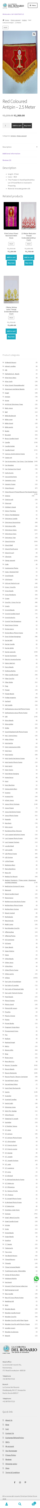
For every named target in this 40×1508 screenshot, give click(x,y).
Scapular (8, 1096)
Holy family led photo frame (15, 758)
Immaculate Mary (11, 789)
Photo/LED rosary (11, 1008)
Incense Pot (9, 796)
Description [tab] (7, 147)
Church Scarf (9, 553)
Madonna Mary (10, 865)
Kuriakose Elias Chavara (13, 831)
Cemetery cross (10, 480)
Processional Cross (11, 1031)
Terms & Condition (12, 1472)
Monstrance (9, 898)
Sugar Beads (9, 1237)
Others (7, 978)
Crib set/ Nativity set (12, 583)
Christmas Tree (10, 538)
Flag (6, 686)
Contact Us (9, 1433)
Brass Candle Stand (12, 439)
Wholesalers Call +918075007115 (13, 14)
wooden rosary (10, 1328)
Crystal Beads (10, 610)
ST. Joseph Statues (11, 1161)
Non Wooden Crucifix (12, 928)
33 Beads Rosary (10, 362)
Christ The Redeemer (12, 515)
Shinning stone (10, 1107)
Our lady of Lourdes (12, 985)
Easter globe (9, 648)
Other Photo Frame (11, 970)
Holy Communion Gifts (12, 747)
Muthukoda (9, 917)
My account (9, 1446)
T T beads (8, 1244)
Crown (7, 598)
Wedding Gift (9, 1301)
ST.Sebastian (9, 1206)
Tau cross (8, 1252)
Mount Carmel (10, 913)
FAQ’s (7, 1442)
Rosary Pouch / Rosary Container (16, 1077)
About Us (8, 1420)
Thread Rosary (10, 1259)
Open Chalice (9, 951)
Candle (7, 442)
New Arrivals (9, 921)
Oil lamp (8, 943)
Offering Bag (9, 932)
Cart (7, 1429)
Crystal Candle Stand (12, 614)
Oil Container (9, 940)
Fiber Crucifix (9, 679)
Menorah (8, 890)
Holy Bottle (9, 743)
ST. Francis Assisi (11, 1145)
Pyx (6, 1035)
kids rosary (9, 827)
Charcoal (8, 503)
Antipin (24, 20)
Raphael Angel (10, 1042)
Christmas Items (11, 530)
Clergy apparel (15, 20)
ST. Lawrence (9, 1168)
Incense (7, 793)
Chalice (7, 496)
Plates (7, 1020)
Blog (7, 1424)
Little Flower (9, 861)
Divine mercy (9, 629)
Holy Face (8, 751)
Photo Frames (10, 1001)
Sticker (7, 1225)
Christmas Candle (11, 519)
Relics (7, 1046)
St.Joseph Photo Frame (13, 1199)
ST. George (8, 1153)
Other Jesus (9, 963)
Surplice (8, 1240)
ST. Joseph (8, 1157)
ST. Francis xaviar (11, 1149)
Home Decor (9, 777)
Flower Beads (9, 694)
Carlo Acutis (9, 473)
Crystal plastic (10, 618)
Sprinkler (8, 1122)
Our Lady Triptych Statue (14, 993)
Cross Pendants (10, 595)
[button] (34, 34)
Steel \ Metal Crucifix (12, 1218)
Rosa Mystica (9, 1061)
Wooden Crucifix (10, 1317)
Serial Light (9, 1103)
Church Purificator (11, 549)
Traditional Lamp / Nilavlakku (15, 1271)
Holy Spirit (8, 766)
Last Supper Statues (12, 842)
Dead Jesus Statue (11, 625)
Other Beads (9, 959)
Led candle (8, 850)
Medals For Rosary (11, 877)
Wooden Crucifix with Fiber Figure (16, 1320)
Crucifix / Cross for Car (13, 602)
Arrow (7, 400)
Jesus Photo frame (11, 816)
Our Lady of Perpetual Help (14, 989)
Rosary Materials (11, 1073)
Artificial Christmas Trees (14, 404)
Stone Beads (9, 1233)
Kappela (8, 819)
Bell (6, 412)
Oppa (7, 955)
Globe (7, 728)
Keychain (8, 823)
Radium (7, 1039)
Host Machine (9, 785)
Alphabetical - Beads (12, 374)
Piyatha (7, 1012)
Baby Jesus (9, 408)
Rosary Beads (9, 1069)
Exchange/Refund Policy (14, 1438)
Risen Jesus (9, 1058)
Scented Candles (11, 1099)
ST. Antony (8, 1134)
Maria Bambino (10, 869)
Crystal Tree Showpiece (13, 621)
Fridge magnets (10, 698)
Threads (8, 1263)
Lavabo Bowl (9, 846)
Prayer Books (9, 1023)
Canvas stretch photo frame (15, 454)
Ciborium (8, 557)
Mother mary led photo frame (15, 902)
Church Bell (9, 545)
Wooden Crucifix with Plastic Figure (17, 1324)
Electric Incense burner (13, 659)
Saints (7, 1092)
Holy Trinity (9, 770)
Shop (7, 1468)
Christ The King (10, 511)
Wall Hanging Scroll (12, 1290)
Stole (7, 1229)
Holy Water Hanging (12, 774)
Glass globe (9, 724)
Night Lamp (9, 924)
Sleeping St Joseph (11, 1119)
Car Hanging (9, 465)
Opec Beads (9, 947)
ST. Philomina (10, 1187)
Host (6, 781)
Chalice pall (9, 500)
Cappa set (8, 458)
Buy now (27, 125)
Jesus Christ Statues (12, 804)
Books (7, 431)
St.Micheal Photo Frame (13, 1202)
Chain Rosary (9, 488)
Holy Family (9, 755)
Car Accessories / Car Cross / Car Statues (19, 461)
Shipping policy (11, 1464)
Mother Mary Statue (12, 909)
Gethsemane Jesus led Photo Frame (17, 709)
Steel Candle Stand (11, 1221)
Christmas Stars (10, 534)
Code (6, 564)
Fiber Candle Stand (11, 675)
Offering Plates (10, 936)
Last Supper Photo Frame (14, 838)
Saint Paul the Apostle (12, 1088)
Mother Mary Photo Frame (14, 905)
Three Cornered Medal (12, 1267)
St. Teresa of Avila (11, 1191)
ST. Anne (8, 1130)
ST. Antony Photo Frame (13, 1138)
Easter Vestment (11, 656)
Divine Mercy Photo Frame (14, 633)
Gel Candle (8, 705)
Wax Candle (9, 1294)
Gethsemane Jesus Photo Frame (16, 713)
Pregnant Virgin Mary (12, 1027)
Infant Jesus (9, 800)
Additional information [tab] (11, 153)
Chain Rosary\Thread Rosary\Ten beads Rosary (21, 492)
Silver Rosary (9, 1115)
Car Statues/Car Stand (13, 469)
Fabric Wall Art (10, 663)
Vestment (8, 1282)
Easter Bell (8, 640)
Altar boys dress (10, 378)
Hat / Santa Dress (11, 736)
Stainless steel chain (12, 1210)
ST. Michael (9, 1176)
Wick (6, 1305)
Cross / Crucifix (10, 587)
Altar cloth (8, 381)
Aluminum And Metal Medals (15, 389)
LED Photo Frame (11, 854)
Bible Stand (9, 423)
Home (7, 20)
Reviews (8, 1459)
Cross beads (9, 591)
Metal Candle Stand (12, 894)
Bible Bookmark (10, 416)
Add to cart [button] (11, 257)
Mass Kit (8, 873)
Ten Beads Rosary (11, 1256)
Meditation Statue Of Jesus (14, 886)
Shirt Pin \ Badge (11, 1111)
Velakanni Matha (11, 1278)
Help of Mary (9, 739)
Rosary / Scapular (11, 1065)
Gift (6, 717)
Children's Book (10, 507)
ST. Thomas (9, 1195)
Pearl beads (9, 997)
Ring (6, 1054)
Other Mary (9, 966)
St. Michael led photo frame (14, 1180)
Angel (7, 393)
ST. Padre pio (9, 1183)
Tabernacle (9, 1248)
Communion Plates (11, 568)
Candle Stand (9, 450)
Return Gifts (9, 1050)
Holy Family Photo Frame (13, 762)
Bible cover (9, 420)
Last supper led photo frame (15, 835)
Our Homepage (11, 1451)
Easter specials (10, 652)
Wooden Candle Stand (12, 1313)
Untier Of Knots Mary (12, 1275)
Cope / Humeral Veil (11, 572)
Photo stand (9, 1004)
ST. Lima (8, 1172)
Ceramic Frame (10, 484)
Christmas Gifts (10, 526)
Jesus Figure (9, 808)
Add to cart (17, 125)
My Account (6, 1504)
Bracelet (8, 435)
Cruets (7, 606)
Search (20, 1504)
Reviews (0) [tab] (7, 160)
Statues (8, 1214)
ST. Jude (8, 1164)
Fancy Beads (9, 667)
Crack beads (9, 576)
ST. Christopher (10, 1141)
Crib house (8, 579)
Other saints (9, 974)
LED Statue (9, 857)
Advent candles (10, 366)
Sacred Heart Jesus (11, 1080)
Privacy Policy (10, 1455)
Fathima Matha (10, 671)
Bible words (9, 427)
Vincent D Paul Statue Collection (16, 1286)
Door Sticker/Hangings (13, 637)
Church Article (10, 541)
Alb (6, 370)
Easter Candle (10, 644)
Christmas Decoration (12, 522)
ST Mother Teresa (11, 1126)
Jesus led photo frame (13, 812)
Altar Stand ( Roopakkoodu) (14, 385)
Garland (8, 701)
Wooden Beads (10, 1309)
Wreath (7, 1336)
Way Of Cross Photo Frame (14, 1298)
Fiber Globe (9, 682)
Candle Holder (10, 446)
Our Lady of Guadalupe (13, 982)
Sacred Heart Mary (11, 1084)
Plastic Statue (10, 1016)
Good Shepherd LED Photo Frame (16, 732)
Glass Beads (9, 720)
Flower (7, 690)
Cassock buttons (11, 477)
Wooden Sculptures (11, 1332)
